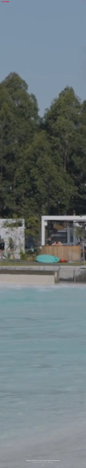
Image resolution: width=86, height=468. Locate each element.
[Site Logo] (5, 1)
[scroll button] (43, 465)
